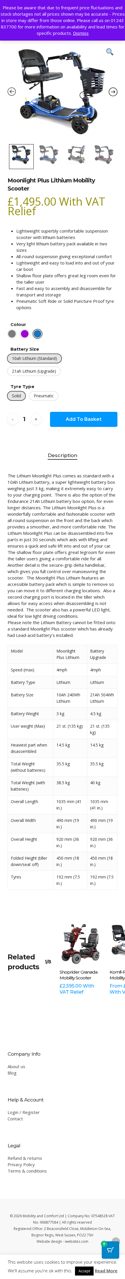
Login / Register (24, 1112)
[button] (12, 333)
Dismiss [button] (81, 33)
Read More (106, 1270)
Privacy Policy (21, 1164)
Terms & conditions (27, 1171)
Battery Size (24, 349)
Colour (18, 324)
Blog (12, 1073)
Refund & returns (25, 1158)
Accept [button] (84, 1270)
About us (16, 1066)
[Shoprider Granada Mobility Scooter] (80, 943)
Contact (15, 1119)
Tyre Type (22, 386)
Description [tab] (62, 455)
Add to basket (83, 419)
